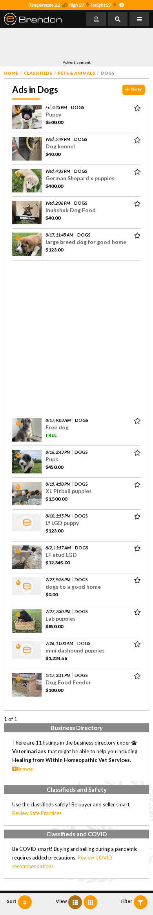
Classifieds (38, 73)
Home (11, 73)
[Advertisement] (66, 43)
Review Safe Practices (37, 813)
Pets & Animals (76, 73)
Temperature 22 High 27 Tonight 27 (70, 5)
